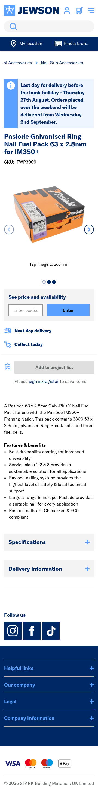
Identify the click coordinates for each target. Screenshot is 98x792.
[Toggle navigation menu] (91, 10)
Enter (68, 310)
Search (12, 26)
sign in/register (44, 381)
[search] (49, 26)
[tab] (44, 282)
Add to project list (54, 367)
